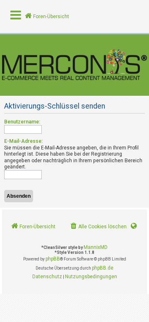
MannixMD (96, 247)
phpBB (53, 259)
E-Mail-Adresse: (23, 141)
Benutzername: (22, 122)
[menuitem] (98, 227)
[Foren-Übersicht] (74, 65)
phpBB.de (102, 268)
